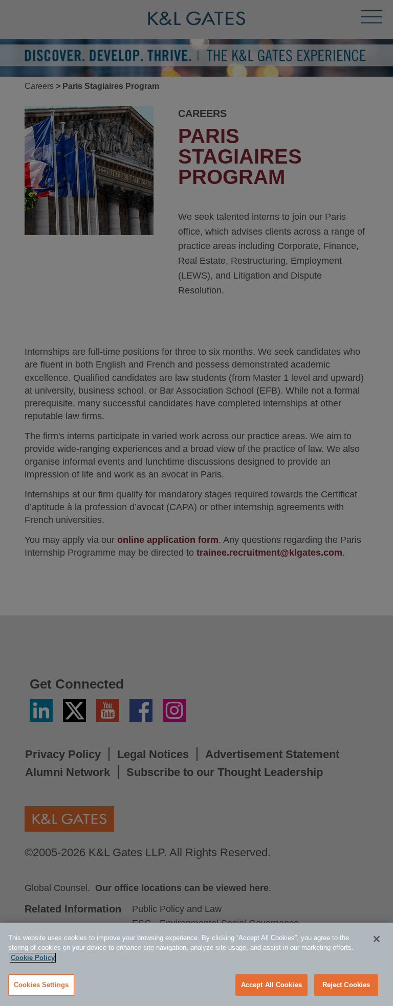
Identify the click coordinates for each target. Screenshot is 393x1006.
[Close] (376, 939)
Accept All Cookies (271, 985)
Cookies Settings (41, 985)
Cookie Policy (33, 958)
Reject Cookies (346, 985)
